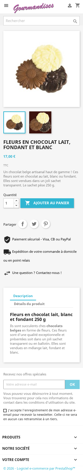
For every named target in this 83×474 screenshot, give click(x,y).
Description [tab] (23, 296)
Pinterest (45, 223)
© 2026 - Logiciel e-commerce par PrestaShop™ (39, 468)
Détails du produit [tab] (29, 304)
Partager (22, 223)
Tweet (34, 223)
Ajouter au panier (47, 203)
